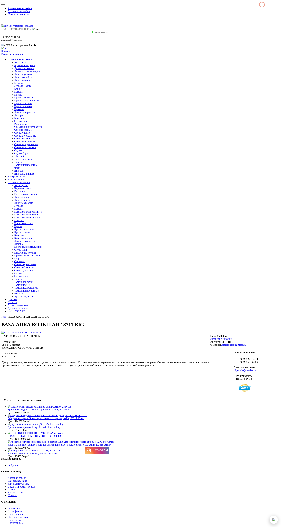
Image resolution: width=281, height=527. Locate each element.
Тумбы (18, 162)
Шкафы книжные (24, 173)
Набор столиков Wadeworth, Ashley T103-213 (32, 453)
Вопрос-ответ (15, 492)
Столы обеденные (24, 138)
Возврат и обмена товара (21, 486)
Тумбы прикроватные (26, 164)
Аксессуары (21, 62)
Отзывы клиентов (18, 517)
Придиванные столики (27, 255)
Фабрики (13, 465)
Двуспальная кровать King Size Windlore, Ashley (34, 427)
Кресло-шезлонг (23, 106)
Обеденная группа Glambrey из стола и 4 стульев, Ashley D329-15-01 (46, 418)
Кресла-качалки (23, 103)
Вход (4, 54)
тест (3, 316)
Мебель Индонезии (18, 14)
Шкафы (18, 170)
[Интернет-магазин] (17, 25)
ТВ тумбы (20, 156)
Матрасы (19, 118)
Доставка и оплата (18, 308)
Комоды (18, 91)
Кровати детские (23, 238)
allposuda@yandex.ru (245, 370)
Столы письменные (25, 141)
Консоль (19, 220)
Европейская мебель (19, 11)
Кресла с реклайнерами (27, 100)
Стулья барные (22, 153)
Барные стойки (22, 188)
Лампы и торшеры (24, 112)
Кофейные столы (23, 223)
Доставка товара (17, 477)
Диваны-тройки (23, 80)
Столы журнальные (25, 135)
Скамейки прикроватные (28, 126)
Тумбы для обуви (23, 281)
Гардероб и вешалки (25, 194)
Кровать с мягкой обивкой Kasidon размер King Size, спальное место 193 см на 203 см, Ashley (60, 444)
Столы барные (22, 132)
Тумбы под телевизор (26, 287)
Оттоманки (20, 121)
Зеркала (18, 83)
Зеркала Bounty (22, 86)
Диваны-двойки (23, 77)
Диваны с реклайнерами (27, 71)
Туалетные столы (23, 159)
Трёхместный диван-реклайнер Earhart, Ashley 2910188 (38, 409)
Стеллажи (19, 261)
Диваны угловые (23, 74)
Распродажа (20, 124)
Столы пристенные (25, 147)
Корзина (6, 51)
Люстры (18, 115)
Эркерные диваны (18, 176)
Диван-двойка (22, 197)
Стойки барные (23, 129)
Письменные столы (25, 252)
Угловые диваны (17, 179)
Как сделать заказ (17, 480)
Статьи (12, 489)
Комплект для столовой (27, 217)
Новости (12, 495)
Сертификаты (15, 511)
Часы (17, 167)
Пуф (16, 258)
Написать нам (15, 522)
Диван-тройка (22, 200)
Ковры (18, 88)
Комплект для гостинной (28, 211)
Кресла (18, 94)
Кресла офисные (23, 97)
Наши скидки (15, 514)
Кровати (19, 109)
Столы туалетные (24, 270)
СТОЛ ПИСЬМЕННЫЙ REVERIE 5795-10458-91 (35, 436)
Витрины (19, 191)
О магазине (14, 508)
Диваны (12, 299)
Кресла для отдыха (24, 229)
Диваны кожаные (24, 68)
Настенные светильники (28, 246)
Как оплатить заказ (18, 483)
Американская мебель (20, 8)
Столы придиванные (26, 144)
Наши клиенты (16, 520)
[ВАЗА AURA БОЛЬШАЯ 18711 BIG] (23, 332)
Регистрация (16, 54)
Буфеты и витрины (24, 65)
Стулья (18, 150)
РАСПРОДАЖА (17, 311)
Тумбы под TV (22, 284)
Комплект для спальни (26, 214)
